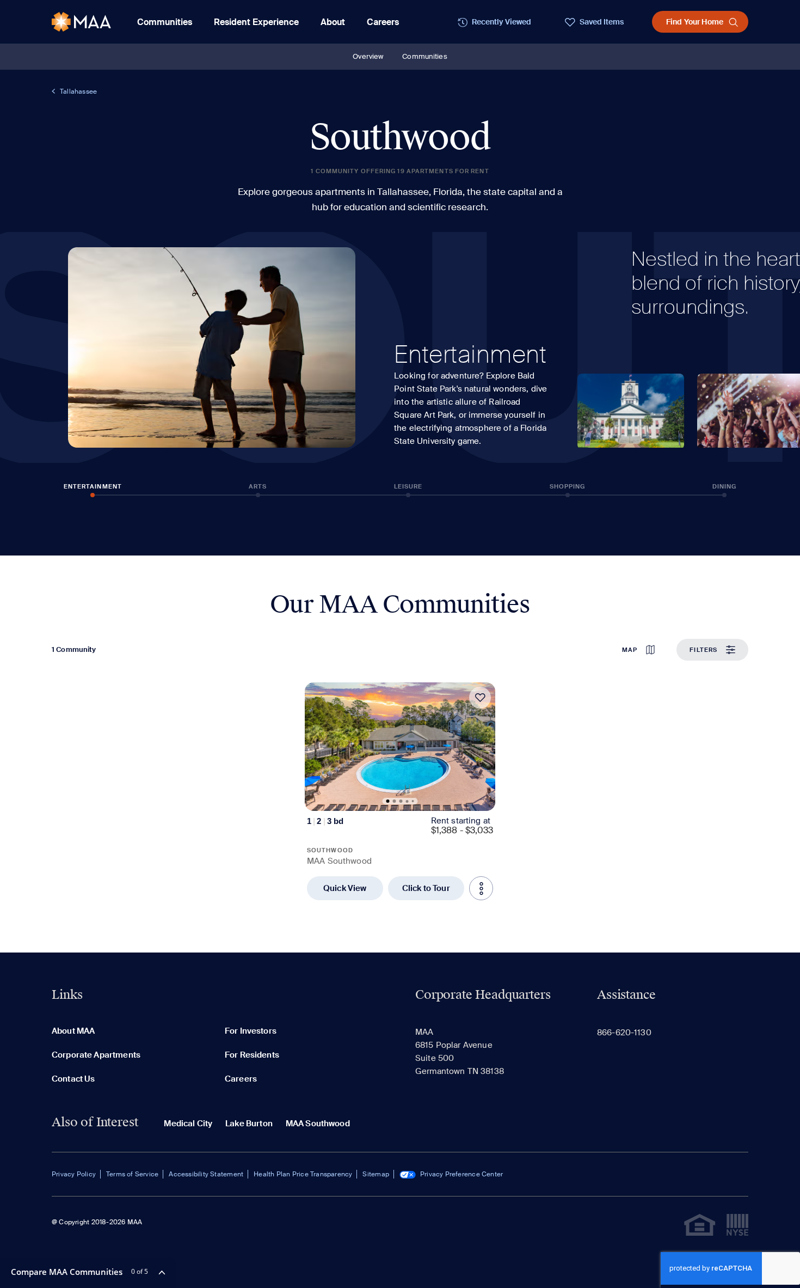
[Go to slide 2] (394, 801)
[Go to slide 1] (388, 801)
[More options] (481, 888)
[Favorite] (480, 698)
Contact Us (73, 1078)
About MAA (73, 1030)
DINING (724, 486)
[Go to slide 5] (413, 801)
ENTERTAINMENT (93, 486)
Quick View (345, 888)
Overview (368, 56)
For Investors (250, 1030)
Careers (383, 22)
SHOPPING (568, 486)
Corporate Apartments (96, 1054)
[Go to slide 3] (401, 801)
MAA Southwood (318, 1123)
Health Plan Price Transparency (303, 1174)
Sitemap (375, 1174)
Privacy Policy (74, 1174)
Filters (703, 650)
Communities (424, 56)
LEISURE (408, 486)
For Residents (252, 1054)
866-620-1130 (624, 1032)
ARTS (258, 486)
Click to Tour (426, 888)
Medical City (188, 1123)
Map (629, 650)
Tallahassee (78, 91)
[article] (400, 791)
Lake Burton (249, 1123)
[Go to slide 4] (407, 801)
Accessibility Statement (206, 1174)
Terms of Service (132, 1174)
